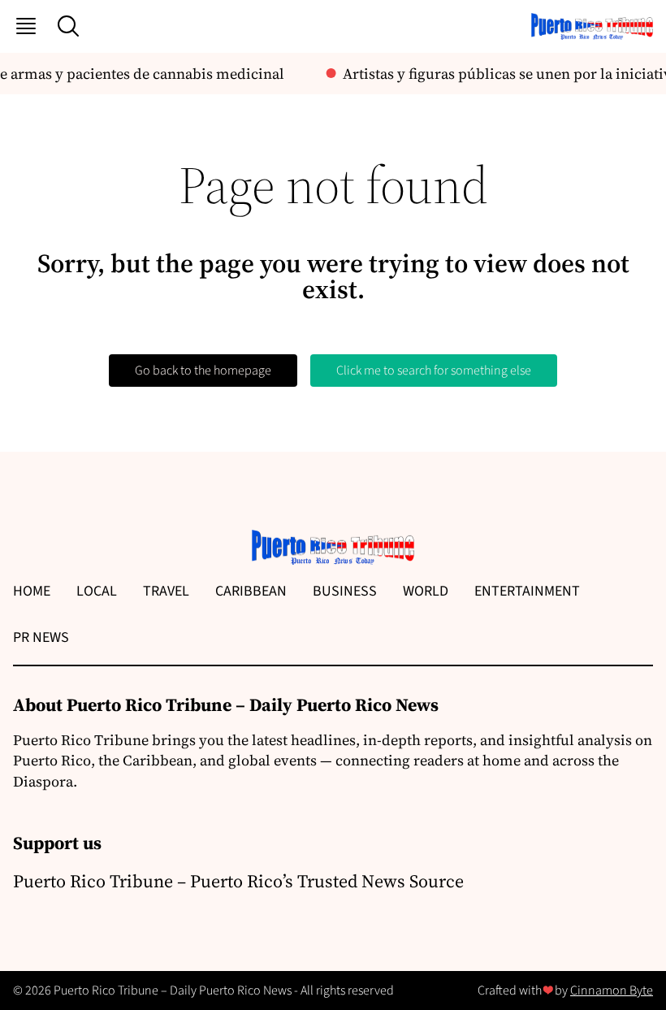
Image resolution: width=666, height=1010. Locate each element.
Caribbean (251, 591)
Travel (166, 591)
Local (96, 591)
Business (345, 591)
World (425, 591)
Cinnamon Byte (611, 990)
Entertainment (527, 591)
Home (31, 591)
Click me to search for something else (433, 370)
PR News (41, 637)
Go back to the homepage (203, 370)
